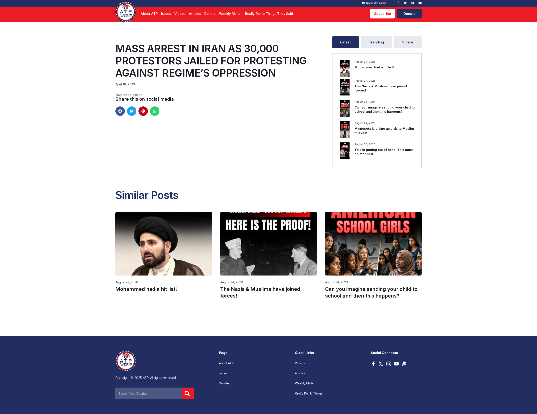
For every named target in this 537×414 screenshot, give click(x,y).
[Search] (188, 393)
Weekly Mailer (230, 14)
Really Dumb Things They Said (269, 14)
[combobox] (148, 393)
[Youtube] (420, 3)
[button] (120, 111)
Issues (166, 14)
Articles (195, 14)
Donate (210, 14)
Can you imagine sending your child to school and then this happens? (385, 109)
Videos (179, 14)
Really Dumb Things (308, 393)
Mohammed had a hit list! (374, 67)
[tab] (345, 42)
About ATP (149, 14)
